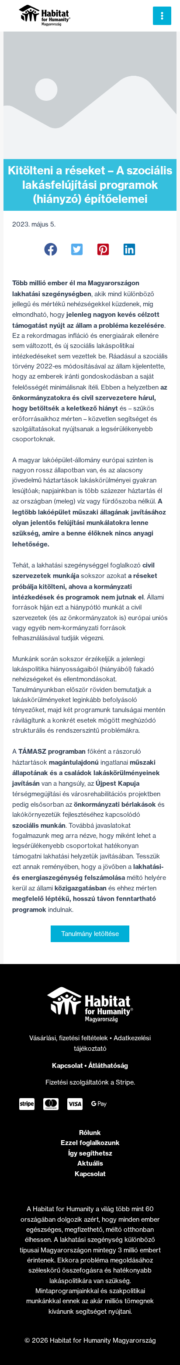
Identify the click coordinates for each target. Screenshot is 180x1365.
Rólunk (90, 1132)
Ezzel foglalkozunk (90, 1142)
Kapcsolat (67, 1065)
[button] (51, 249)
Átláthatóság (108, 1065)
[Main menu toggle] (162, 16)
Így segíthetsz (90, 1153)
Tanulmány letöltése (90, 934)
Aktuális (90, 1163)
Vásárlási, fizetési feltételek (69, 1038)
